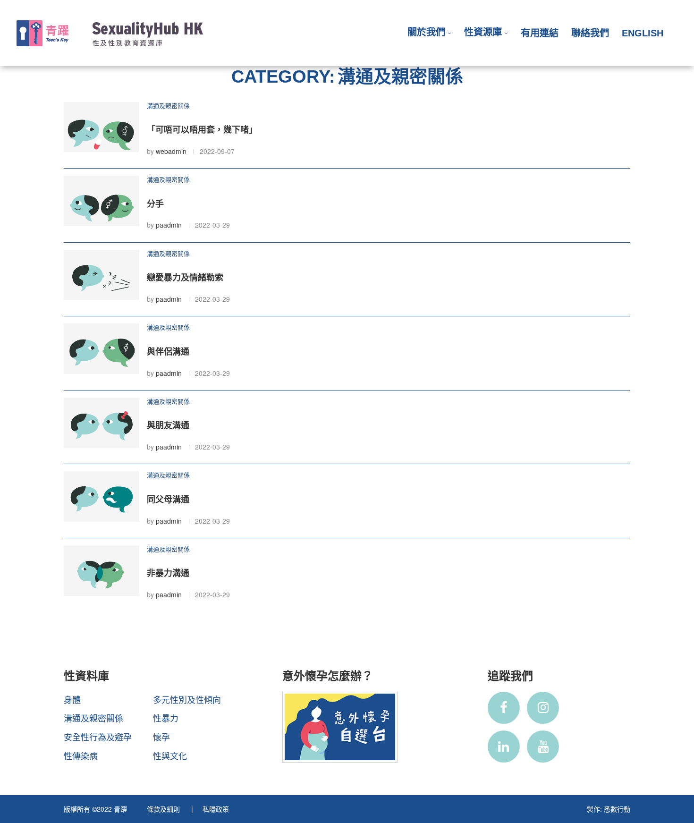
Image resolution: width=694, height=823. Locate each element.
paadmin (169, 224)
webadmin (171, 151)
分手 (155, 204)
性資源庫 (483, 32)
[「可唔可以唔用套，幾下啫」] (101, 127)
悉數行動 (617, 809)
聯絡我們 (590, 33)
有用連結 (540, 33)
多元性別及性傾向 (187, 699)
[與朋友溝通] (101, 423)
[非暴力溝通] (101, 570)
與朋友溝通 (168, 425)
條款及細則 (164, 809)
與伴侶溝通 (168, 351)
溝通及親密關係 (93, 718)
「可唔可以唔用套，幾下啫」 (202, 130)
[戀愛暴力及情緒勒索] (101, 275)
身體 (72, 699)
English (642, 33)
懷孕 (161, 736)
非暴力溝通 (168, 573)
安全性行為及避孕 (98, 736)
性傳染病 (81, 755)
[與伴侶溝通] (101, 348)
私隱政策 (216, 809)
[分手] (101, 201)
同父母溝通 (168, 499)
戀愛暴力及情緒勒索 (185, 277)
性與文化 (170, 755)
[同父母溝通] (101, 496)
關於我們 (426, 32)
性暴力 (165, 718)
